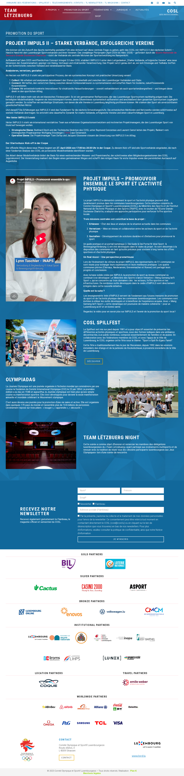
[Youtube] (163, 3)
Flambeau (100, 504)
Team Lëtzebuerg (18, 13)
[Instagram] (158, 3)
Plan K (133, 771)
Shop (98, 16)
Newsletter (85, 504)
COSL (169, 12)
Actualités (142, 10)
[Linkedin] (169, 3)
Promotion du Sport (76, 10)
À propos (51, 10)
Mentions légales (92, 773)
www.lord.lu (139, 756)
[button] (175, 3)
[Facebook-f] (152, 3)
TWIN (67, 132)
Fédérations (101, 10)
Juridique (122, 10)
